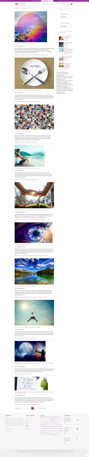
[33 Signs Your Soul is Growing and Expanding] (61, 37)
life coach (54, 426)
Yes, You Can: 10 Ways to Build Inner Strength (27, 327)
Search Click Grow (54, 454)
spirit (41, 433)
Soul (38, 54)
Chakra (20, 54)
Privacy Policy (7, 431)
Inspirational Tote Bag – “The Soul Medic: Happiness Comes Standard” (67, 439)
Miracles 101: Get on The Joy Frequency (26, 44)
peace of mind (47, 430)
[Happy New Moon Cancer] (61, 44)
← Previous (17, 408)
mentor (47, 428)
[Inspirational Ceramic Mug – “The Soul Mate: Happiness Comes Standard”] (77, 430)
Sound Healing (41, 54)
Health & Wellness (30, 54)
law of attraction (44, 426)
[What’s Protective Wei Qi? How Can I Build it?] (61, 58)
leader (50, 426)
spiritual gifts (46, 433)
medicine (42, 428)
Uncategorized (34, 142)
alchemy (42, 417)
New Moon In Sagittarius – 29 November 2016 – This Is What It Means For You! (34, 363)
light (59, 426)
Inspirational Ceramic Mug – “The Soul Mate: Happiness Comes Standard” (68, 429)
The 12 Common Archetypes (23, 131)
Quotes (40, 297)
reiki (59, 430)
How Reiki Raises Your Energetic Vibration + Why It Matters (31, 210)
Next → (44, 408)
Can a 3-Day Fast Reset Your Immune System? (28, 90)
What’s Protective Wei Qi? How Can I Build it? (68, 57)
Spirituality (46, 54)
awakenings (53, 419)
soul (61, 431)
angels (57, 417)
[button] (73, 4)
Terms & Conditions (9, 428)
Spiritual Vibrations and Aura (22, 244)
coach (52, 421)
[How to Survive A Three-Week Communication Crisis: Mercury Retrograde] (61, 64)
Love (25, 142)
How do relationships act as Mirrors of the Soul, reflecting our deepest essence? (68, 50)
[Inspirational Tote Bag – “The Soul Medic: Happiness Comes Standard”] (77, 440)
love (61, 426)
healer (60, 424)
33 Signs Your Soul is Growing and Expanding (68, 37)
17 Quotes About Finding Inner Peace (25, 286)
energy (54, 422)
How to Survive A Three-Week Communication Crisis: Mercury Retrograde (68, 65)
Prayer (38, 297)
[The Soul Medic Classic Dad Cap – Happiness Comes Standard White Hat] (77, 420)
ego (46, 422)
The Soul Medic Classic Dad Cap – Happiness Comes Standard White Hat (68, 420)
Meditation (35, 54)
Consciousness (24, 54)
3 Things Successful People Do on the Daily (27, 168)
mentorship (52, 428)
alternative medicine (50, 417)
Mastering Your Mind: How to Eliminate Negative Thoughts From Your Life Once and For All (34, 392)
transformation (53, 434)
